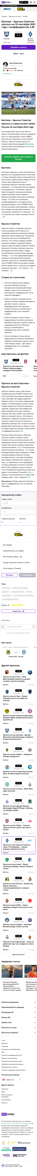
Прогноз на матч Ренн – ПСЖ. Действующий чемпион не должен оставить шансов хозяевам (16, 679)
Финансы (4, 1103)
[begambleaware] (19, 1149)
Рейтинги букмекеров (10, 1002)
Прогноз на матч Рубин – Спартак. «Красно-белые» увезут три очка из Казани (17, 828)
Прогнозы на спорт (20, 588)
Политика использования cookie (11, 1061)
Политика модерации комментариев (13, 1070)
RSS (2, 1052)
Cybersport (4, 1089)
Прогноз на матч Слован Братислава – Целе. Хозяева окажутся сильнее (18, 772)
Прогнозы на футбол (10, 599)
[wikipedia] (24, 1143)
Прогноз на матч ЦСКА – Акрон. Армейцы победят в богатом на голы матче (18, 907)
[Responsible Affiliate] (19, 1155)
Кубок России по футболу (23, 595)
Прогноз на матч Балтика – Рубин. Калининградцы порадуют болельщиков (13, 368)
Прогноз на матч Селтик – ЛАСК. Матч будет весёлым (18, 790)
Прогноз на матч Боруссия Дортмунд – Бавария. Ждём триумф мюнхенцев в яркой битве (18, 718)
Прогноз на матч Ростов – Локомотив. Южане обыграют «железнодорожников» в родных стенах (18, 887)
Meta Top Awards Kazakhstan (6, 1096)
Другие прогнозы (10, 665)
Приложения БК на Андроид (12, 1007)
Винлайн (5, 592)
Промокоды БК (7, 1012)
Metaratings (29, 144)
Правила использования (9, 1058)
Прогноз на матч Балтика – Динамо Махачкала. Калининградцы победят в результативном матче (18, 737)
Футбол (29, 592)
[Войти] (31, 2)
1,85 (21, 431)
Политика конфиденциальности (11, 1055)
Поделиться (17, 611)
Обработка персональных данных (12, 1064)
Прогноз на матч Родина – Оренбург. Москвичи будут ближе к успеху (17, 925)
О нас (3, 1040)
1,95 (29, 472)
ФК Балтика (6, 595)
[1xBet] (7, 9)
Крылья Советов (30, 39)
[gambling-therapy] (6, 1155)
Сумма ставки (7, 499)
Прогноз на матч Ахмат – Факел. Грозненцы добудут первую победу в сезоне (18, 867)
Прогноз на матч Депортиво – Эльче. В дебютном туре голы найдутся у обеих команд (18, 944)
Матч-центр (6, 643)
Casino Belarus (6, 1100)
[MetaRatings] (7, 1114)
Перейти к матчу (18, 47)
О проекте (4, 1046)
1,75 (28, 477)
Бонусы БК (5, 1017)
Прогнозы (6, 588)
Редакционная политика (9, 1067)
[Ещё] (34, 2)
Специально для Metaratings (10, 1049)
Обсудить (10, 575)
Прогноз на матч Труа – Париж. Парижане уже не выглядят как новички (15, 698)
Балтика (7, 39)
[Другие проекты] (7, 2)
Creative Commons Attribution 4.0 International (16, 1123)
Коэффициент (7, 508)
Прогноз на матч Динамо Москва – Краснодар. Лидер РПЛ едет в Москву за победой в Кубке (18, 808)
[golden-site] (11, 1143)
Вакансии (4, 1043)
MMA (3, 1092)
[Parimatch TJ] (21, 9)
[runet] (3, 1143)
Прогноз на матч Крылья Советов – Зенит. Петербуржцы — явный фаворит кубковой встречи (17, 847)
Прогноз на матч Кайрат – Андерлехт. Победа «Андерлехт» (18, 755)
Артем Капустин (15, 63)
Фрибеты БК (6, 1022)
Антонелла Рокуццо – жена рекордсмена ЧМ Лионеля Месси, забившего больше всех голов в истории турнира (12, 986)
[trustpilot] (6, 1149)
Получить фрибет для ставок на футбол (18, 158)
